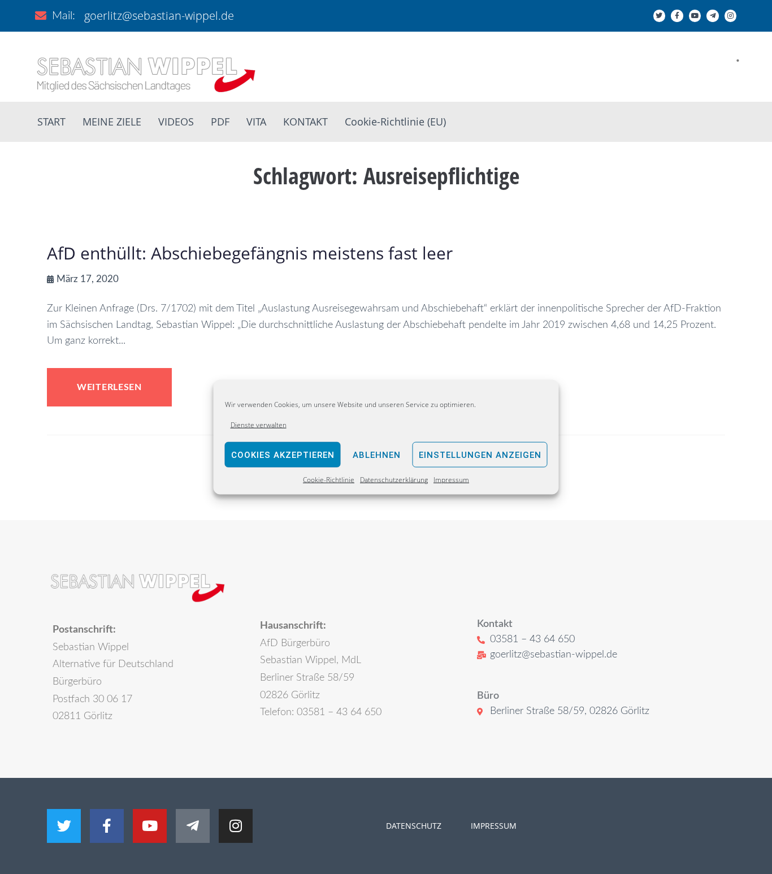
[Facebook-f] (677, 16)
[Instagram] (731, 16)
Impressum (451, 479)
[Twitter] (659, 16)
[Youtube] (695, 16)
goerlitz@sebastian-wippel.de (159, 15)
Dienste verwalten (259, 425)
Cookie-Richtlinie (328, 479)
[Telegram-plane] (712, 16)
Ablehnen (377, 455)
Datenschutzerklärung (394, 479)
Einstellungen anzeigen (480, 455)
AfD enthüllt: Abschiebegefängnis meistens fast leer (250, 253)
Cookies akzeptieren (283, 455)
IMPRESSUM (493, 825)
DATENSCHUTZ (413, 825)
